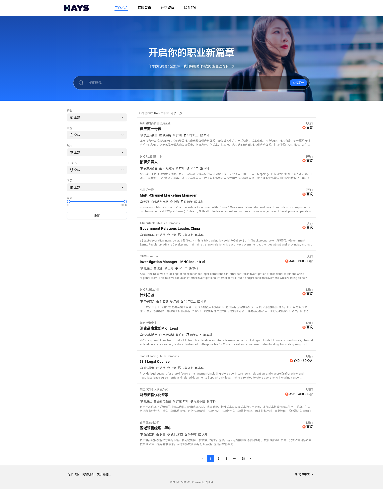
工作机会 (121, 8)
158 (242, 458)
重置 (97, 215)
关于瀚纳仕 (104, 474)
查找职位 (298, 82)
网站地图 (88, 474)
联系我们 (190, 8)
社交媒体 (167, 8)
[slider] (68, 201)
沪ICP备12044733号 (181, 482)
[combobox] (97, 117)
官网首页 (144, 8)
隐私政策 (73, 474)
